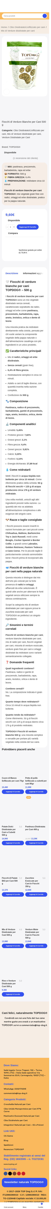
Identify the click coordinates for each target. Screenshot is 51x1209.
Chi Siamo (8, 1136)
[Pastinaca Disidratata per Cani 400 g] (36, 809)
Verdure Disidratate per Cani (16, 137)
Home (4, 27)
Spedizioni (8, 1145)
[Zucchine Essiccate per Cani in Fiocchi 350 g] (36, 861)
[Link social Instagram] (14, 1173)
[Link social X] (10, 1173)
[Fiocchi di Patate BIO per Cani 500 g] (13, 861)
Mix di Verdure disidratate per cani (18, 31)
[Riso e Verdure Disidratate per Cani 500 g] (13, 964)
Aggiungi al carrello (27, 227)
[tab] (12, 273)
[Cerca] (45, 16)
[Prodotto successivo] (8, 22)
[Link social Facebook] (5, 1173)
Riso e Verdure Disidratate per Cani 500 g (9, 983)
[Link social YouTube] (19, 1173)
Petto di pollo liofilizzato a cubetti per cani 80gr (36, 781)
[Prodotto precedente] (2, 22)
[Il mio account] (46, 8)
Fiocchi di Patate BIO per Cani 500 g (10, 881)
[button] (13, 792)
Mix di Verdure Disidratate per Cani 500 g (9, 932)
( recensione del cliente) (25, 158)
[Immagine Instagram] (12, 1040)
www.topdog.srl (10, 1164)
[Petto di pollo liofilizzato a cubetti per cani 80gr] (36, 765)
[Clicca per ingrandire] (6, 92)
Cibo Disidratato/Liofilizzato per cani (27, 27)
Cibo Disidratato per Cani (16, 1120)
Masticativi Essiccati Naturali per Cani (21, 1116)
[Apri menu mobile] (3, 8)
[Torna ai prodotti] (5, 22)
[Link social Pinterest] (23, 1173)
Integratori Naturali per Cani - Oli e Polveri (24, 1125)
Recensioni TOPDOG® (14, 1149)
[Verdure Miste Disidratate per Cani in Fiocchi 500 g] (36, 912)
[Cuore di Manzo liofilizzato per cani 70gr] (13, 765)
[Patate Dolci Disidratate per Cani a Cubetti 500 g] (13, 809)
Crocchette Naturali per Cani (17, 1104)
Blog (6, 1140)
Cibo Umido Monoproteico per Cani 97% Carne (22, 1110)
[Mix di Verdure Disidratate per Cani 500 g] (13, 912)
